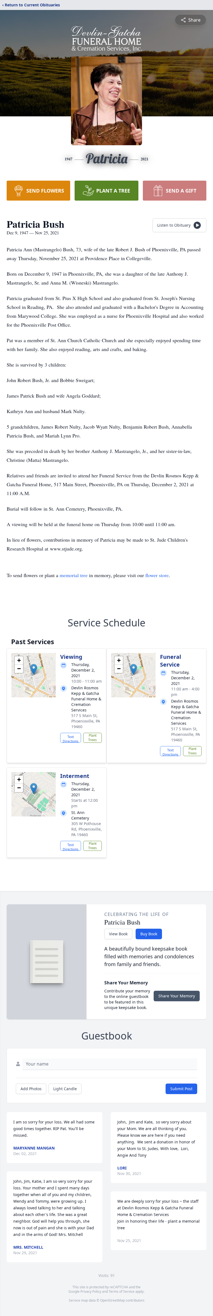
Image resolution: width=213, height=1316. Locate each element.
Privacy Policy (90, 1291)
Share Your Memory (176, 995)
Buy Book (148, 933)
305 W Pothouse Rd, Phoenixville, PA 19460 (86, 829)
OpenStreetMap (112, 1300)
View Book (118, 933)
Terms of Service (122, 1291)
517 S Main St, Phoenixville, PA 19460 (85, 721)
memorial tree (74, 575)
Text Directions (70, 738)
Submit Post (181, 1088)
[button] (33, 669)
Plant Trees (92, 737)
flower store (157, 575)
